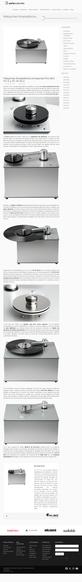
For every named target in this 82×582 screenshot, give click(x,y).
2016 (64, 103)
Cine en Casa (46, 549)
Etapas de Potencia (69, 53)
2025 (64, 80)
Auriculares (67, 41)
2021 (64, 90)
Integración (46, 553)
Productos (23, 9)
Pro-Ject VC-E (39, 466)
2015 (64, 105)
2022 (65, 87)
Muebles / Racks (68, 61)
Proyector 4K (46, 545)
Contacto (66, 9)
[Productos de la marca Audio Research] (50, 530)
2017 (64, 100)
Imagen (65, 58)
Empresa (15, 9)
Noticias (5, 545)
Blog (71, 9)
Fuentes (66, 56)
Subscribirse (59, 554)
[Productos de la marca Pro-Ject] (52, 515)
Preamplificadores (69, 64)
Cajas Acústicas (68, 48)
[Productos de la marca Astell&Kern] (12, 530)
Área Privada (20, 555)
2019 (64, 95)
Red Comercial (44, 9)
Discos (65, 51)
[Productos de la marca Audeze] (31, 530)
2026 (64, 77)
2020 (65, 92)
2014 (64, 108)
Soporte (31, 549)
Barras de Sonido (68, 43)
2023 (65, 85)
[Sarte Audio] (15, 3)
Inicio (43, 16)
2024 (65, 82)
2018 (64, 98)
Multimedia (45, 551)
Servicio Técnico (57, 9)
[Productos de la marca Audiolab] (69, 530)
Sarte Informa (33, 9)
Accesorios (22, 84)
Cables (65, 46)
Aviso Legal (32, 557)
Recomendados (8, 551)
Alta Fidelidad (46, 547)
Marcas (44, 555)
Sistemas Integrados (69, 69)
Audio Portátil (67, 38)
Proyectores (67, 66)
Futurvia (11, 571)
